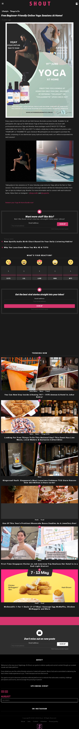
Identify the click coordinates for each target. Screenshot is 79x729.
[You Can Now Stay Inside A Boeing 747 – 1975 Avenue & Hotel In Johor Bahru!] (39, 373)
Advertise (43, 721)
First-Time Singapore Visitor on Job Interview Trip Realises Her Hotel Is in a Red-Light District (39, 565)
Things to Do (45, 434)
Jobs (29, 721)
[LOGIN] (77, 4)
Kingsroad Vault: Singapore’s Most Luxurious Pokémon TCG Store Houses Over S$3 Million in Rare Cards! (39, 481)
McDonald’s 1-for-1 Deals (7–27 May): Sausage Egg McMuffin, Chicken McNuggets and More (39, 608)
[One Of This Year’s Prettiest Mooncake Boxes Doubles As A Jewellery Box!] (39, 502)
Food (42, 520)
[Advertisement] (39, 333)
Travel (47, 391)
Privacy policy (53, 721)
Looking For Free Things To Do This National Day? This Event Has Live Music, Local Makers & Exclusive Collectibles (39, 439)
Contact (35, 721)
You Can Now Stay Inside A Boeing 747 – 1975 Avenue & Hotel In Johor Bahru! (39, 396)
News (41, 391)
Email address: (34, 223)
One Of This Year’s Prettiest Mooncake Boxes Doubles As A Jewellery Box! (39, 523)
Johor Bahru (33, 391)
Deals (36, 520)
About (23, 721)
